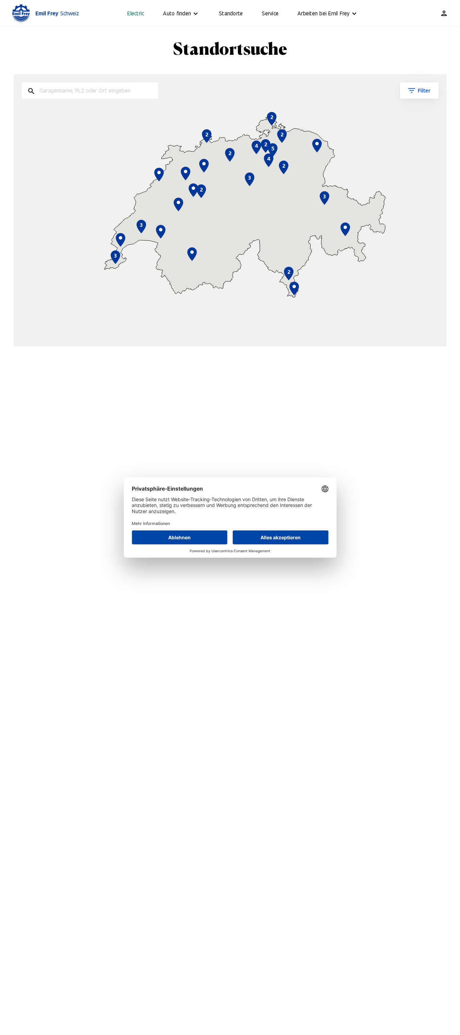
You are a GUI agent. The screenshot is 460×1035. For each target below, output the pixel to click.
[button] (294, 288)
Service (270, 13)
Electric (135, 13)
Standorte (231, 13)
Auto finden (177, 13)
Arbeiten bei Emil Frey (324, 13)
